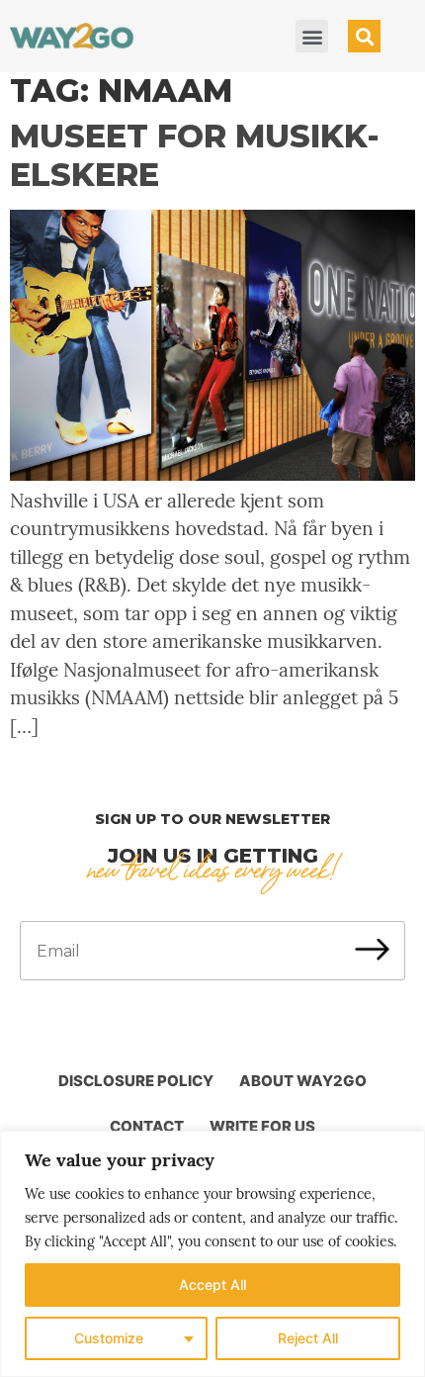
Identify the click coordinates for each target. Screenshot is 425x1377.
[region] (212, 1254)
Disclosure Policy (135, 1080)
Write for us (262, 1126)
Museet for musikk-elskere (195, 155)
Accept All (212, 1284)
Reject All (308, 1338)
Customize (108, 1338)
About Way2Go (303, 1080)
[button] (312, 36)
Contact (147, 1126)
